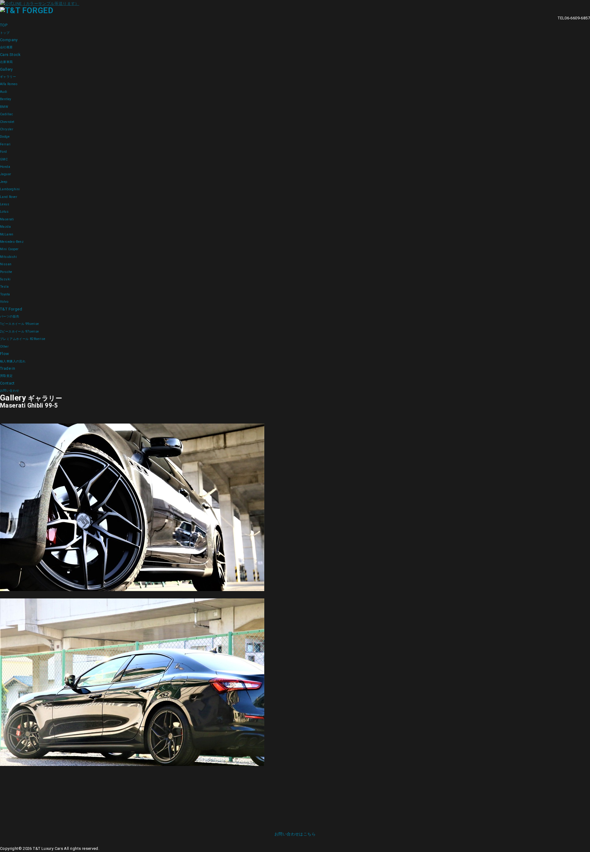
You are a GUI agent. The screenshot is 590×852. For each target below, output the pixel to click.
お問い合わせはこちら (295, 834)
